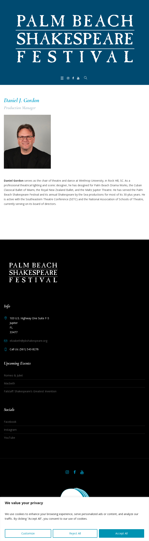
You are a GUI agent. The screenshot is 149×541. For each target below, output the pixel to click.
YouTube (9, 437)
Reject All (75, 533)
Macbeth (9, 383)
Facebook (10, 422)
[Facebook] (73, 78)
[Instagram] (68, 78)
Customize (28, 533)
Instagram (10, 429)
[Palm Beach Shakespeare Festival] (74, 37)
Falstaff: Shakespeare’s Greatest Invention (30, 391)
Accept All (121, 533)
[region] (74, 519)
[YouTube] (78, 78)
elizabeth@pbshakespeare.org (28, 341)
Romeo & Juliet (13, 375)
